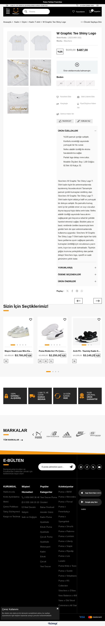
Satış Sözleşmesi (11, 511)
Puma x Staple (65, 546)
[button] (13, 344)
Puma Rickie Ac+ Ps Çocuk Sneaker (52, 351)
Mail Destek (30, 507)
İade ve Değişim (29, 517)
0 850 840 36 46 (31, 497)
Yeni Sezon (45, 566)
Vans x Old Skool (67, 600)
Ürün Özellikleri (68, 131)
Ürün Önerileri (67, 281)
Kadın (43, 551)
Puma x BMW (65, 492)
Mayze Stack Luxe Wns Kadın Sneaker (18, 351)
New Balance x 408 (68, 595)
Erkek (43, 556)
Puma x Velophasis (68, 576)
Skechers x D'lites (67, 590)
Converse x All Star (68, 605)
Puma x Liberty (66, 541)
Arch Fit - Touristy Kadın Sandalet (86, 351)
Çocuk (43, 561)
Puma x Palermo (66, 531)
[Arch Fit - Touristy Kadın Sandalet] (86, 331)
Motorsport (45, 547)
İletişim (25, 512)
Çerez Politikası (10, 506)
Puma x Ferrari (66, 502)
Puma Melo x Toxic (68, 566)
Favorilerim (80, 12)
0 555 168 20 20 (31, 502)
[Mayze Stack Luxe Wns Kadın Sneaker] (18, 331)
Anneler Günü (46, 512)
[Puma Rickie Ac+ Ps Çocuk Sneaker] (52, 331)
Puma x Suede (65, 571)
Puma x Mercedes (67, 497)
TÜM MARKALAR (11, 440)
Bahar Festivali (47, 507)
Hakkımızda (9, 492)
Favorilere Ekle (30, 319)
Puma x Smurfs (66, 526)
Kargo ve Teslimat (11, 516)
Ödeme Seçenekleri (69, 274)
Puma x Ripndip (66, 551)
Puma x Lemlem (66, 536)
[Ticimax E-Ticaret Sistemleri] (52, 623)
